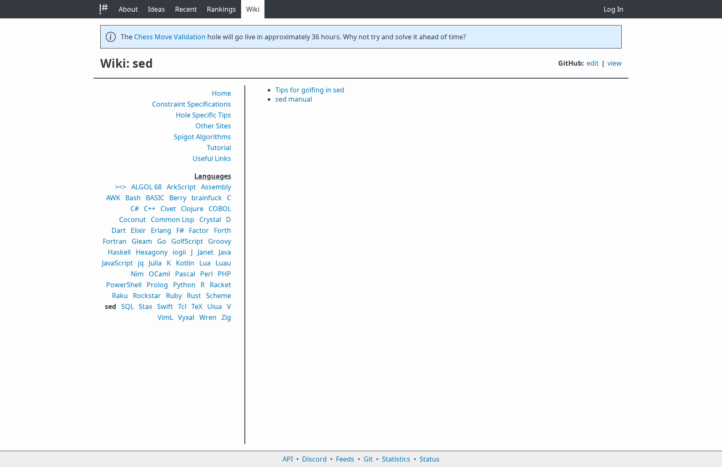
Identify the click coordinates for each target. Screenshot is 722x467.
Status (429, 459)
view (615, 63)
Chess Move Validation (170, 36)
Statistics (396, 459)
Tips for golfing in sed (309, 89)
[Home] (104, 9)
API (287, 459)
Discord (314, 459)
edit (593, 63)
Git (368, 459)
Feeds (345, 459)
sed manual (293, 99)
